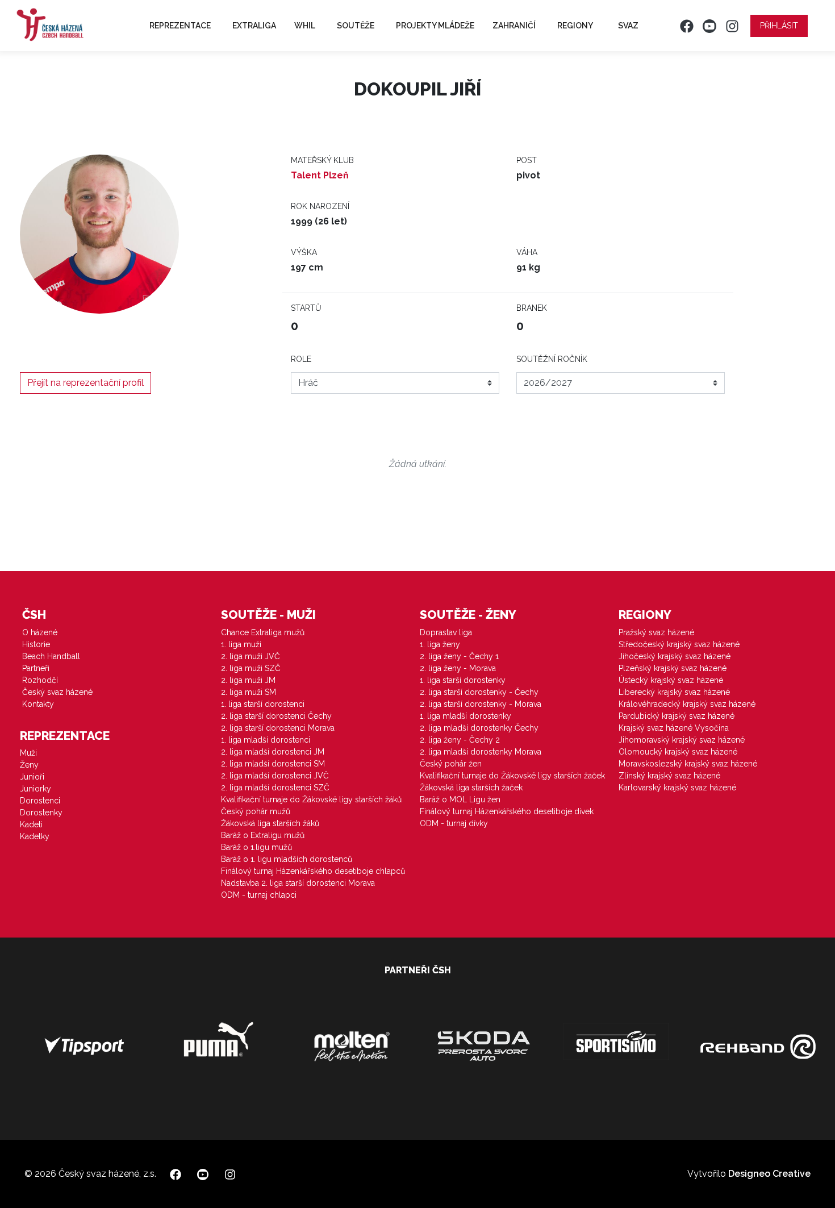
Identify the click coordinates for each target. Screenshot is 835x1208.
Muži (28, 752)
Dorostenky (41, 812)
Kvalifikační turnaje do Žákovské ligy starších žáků (311, 799)
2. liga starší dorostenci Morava (278, 727)
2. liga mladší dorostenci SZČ (275, 787)
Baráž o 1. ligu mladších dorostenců (286, 859)
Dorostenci (40, 800)
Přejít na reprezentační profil (85, 382)
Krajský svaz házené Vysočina (674, 727)
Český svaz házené (57, 692)
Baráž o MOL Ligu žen (460, 799)
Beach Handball (51, 656)
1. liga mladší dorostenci (265, 739)
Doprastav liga (446, 632)
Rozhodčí (40, 680)
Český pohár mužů (255, 811)
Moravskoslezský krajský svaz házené (688, 763)
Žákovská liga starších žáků (270, 823)
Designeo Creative (769, 1173)
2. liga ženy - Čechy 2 (460, 739)
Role (301, 359)
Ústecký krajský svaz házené (671, 680)
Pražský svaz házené (656, 632)
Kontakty (38, 704)
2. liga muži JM (248, 680)
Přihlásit (779, 25)
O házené (39, 632)
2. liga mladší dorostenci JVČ (275, 775)
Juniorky (35, 788)
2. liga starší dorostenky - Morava (480, 704)
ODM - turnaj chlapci (259, 894)
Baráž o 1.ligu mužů (256, 847)
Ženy (29, 764)
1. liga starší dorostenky (463, 680)
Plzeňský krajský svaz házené (673, 668)
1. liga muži (241, 644)
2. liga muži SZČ (251, 668)
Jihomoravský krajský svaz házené (682, 739)
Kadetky (34, 836)
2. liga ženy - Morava (458, 668)
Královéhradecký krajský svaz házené (687, 704)
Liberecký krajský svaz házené (674, 692)
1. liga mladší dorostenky (465, 715)
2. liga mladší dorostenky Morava (480, 751)
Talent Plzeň (320, 175)
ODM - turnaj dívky (454, 823)
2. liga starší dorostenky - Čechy (479, 692)
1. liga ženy (440, 644)
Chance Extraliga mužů (262, 632)
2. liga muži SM (248, 692)
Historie (36, 644)
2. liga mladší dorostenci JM (272, 751)
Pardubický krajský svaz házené (676, 715)
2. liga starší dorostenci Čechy (276, 715)
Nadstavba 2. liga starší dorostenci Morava (298, 883)
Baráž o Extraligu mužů (262, 835)
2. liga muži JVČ (250, 656)
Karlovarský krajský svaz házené (677, 787)
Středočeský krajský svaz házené (679, 644)
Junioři (32, 776)
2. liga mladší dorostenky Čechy (479, 727)
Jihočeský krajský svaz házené (674, 656)
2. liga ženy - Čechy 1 (459, 656)
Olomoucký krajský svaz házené (678, 751)
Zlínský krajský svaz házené (669, 775)
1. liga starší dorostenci (262, 704)
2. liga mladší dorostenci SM (273, 763)
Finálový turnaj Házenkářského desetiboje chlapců (313, 871)
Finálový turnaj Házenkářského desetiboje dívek (507, 811)
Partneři (35, 668)
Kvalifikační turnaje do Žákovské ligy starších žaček (512, 775)
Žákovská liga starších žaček (471, 787)
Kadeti (31, 824)
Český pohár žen (451, 763)
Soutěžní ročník (551, 359)
